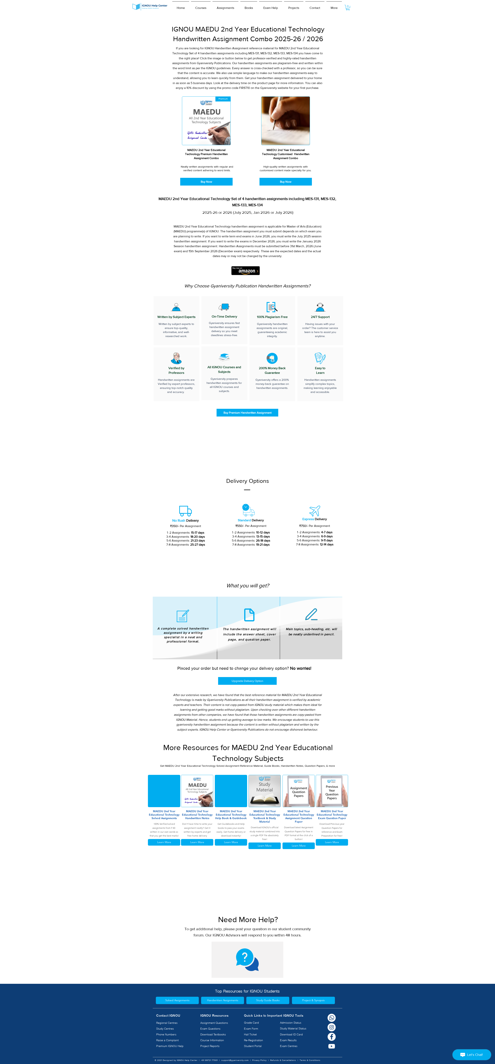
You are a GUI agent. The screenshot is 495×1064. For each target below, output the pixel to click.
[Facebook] (332, 1037)
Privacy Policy (259, 1060)
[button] (201, 6)
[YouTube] (332, 1046)
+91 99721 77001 (209, 1060)
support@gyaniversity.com (235, 1060)
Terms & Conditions (310, 1060)
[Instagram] (332, 1027)
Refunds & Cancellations (283, 1060)
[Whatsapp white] (332, 1018)
